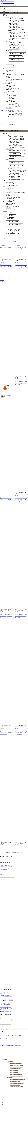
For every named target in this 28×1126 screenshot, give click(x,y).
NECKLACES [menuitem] (10, 1077)
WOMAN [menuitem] (5, 1059)
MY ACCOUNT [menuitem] (6, 1106)
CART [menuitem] (4, 1100)
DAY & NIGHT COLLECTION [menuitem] (17, 1067)
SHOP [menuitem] (4, 1102)
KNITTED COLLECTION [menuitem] (16, 1068)
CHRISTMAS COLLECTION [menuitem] (16, 1076)
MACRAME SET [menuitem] (14, 1072)
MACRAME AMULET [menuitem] (15, 1085)
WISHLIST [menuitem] (5, 1104)
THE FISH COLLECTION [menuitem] (16, 1074)
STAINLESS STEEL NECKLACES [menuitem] (17, 1079)
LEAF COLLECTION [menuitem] (15, 1081)
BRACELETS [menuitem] (10, 1061)
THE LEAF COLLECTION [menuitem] (16, 1063)
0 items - (7, 9)
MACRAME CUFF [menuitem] (14, 1070)
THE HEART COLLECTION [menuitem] (16, 1065)
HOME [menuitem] (5, 1098)
